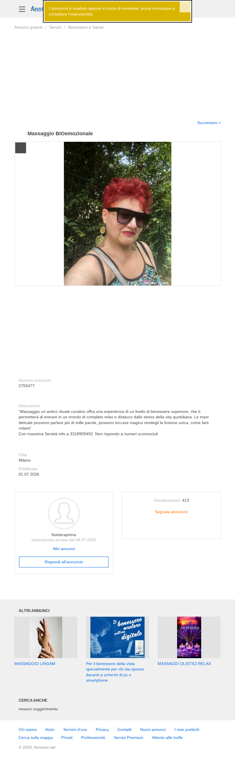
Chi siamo (28, 729)
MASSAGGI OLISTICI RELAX (184, 663)
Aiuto (49, 729)
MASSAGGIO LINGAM (34, 663)
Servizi (55, 27)
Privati (67, 737)
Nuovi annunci (153, 729)
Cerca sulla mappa (36, 737)
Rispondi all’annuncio (64, 562)
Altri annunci (64, 548)
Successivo (207, 122)
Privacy (102, 729)
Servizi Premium (128, 737)
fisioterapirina (64, 534)
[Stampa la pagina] (171, 529)
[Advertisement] (117, 71)
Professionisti (93, 737)
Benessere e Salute (86, 27)
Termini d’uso (75, 729)
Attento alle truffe (167, 737)
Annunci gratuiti (28, 27)
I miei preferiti (187, 729)
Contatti (124, 729)
